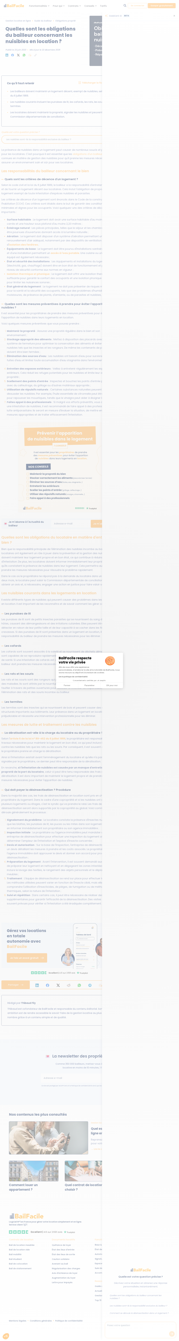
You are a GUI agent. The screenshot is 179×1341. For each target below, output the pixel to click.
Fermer (67, 685)
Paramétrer (89, 685)
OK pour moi (111, 685)
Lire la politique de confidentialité (73, 676)
